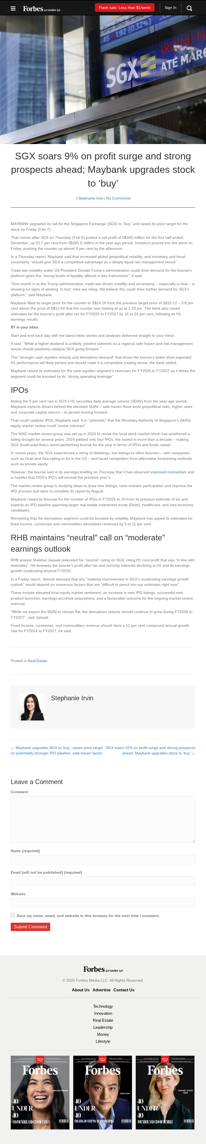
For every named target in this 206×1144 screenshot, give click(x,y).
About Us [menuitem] (81, 990)
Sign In (170, 7)
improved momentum (168, 472)
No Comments (118, 198)
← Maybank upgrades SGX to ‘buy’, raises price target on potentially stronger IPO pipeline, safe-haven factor (57, 750)
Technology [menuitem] (103, 1006)
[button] (124, 7)
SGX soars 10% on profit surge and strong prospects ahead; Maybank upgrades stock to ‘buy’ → (150, 750)
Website (18, 894)
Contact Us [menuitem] (123, 990)
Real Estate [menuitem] (103, 1020)
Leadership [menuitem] (103, 1027)
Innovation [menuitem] (103, 1013)
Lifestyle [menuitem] (103, 1041)
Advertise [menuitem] (102, 990)
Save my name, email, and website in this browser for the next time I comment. (88, 916)
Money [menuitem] (103, 1034)
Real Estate (37, 661)
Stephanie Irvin (91, 198)
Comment (19, 792)
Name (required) (25, 851)
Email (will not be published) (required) (46, 872)
